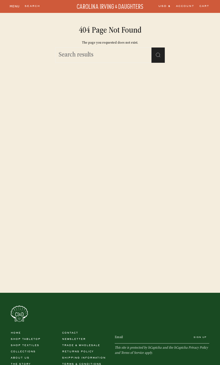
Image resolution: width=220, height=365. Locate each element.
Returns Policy (78, 352)
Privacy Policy (198, 348)
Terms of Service (132, 353)
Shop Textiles (25, 345)
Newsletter (74, 339)
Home (16, 333)
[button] (32, 6)
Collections (23, 352)
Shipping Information (84, 358)
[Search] (158, 55)
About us (20, 358)
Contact (70, 333)
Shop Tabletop (26, 339)
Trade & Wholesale (81, 345)
